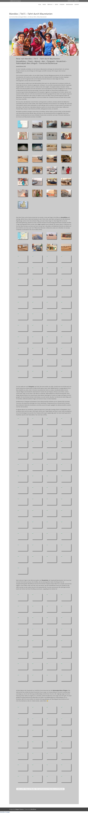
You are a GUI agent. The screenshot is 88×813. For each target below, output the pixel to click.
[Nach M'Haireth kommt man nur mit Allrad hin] (52, 510)
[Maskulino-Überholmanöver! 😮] (52, 718)
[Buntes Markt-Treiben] (52, 348)
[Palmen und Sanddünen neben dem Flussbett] (52, 521)
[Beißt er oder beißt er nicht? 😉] (23, 510)
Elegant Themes (19, 809)
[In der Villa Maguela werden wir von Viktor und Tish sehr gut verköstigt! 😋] (23, 173)
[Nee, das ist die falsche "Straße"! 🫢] (37, 150)
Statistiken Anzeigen (5, 812)
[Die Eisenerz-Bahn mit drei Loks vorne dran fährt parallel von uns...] (23, 776)
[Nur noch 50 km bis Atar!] (66, 302)
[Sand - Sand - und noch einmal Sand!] (37, 302)
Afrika (38, 17)
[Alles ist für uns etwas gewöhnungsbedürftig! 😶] (52, 359)
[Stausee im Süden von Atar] (37, 594)
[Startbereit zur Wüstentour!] (37, 418)
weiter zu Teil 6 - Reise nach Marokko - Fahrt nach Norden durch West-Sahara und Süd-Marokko (40, 789)
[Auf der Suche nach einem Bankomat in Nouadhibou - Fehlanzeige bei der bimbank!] (52, 196)
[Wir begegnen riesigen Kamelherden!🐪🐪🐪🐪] (66, 250)
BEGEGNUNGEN (69, 4)
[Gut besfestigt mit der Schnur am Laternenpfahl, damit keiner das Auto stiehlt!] (37, 764)
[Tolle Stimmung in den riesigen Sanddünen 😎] (66, 487)
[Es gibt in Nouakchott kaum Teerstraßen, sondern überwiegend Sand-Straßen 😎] (52, 617)
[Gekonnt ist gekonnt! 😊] (37, 196)
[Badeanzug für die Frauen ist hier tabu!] (52, 640)
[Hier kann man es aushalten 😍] (37, 533)
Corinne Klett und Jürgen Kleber (19, 17)
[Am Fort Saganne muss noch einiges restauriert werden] (23, 452)
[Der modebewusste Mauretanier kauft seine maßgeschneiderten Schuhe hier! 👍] (66, 371)
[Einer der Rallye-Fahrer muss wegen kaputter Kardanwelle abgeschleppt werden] (23, 753)
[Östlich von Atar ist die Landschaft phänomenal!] (37, 429)
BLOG (39, 4)
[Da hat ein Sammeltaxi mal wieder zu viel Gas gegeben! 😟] (52, 302)
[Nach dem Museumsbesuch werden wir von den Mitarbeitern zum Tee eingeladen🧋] (23, 348)
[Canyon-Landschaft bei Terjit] (37, 545)
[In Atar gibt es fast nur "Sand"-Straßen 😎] (37, 359)
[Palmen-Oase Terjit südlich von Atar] (66, 545)
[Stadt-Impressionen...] (23, 196)
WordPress (33, 809)
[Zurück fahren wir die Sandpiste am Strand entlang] (66, 741)
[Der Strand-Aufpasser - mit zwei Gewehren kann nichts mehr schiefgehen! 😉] (37, 640)
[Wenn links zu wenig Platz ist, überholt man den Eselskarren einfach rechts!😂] (66, 617)
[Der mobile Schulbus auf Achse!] (52, 239)
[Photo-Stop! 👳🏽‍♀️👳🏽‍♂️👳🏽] (66, 429)
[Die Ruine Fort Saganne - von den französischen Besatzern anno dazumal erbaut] (66, 441)
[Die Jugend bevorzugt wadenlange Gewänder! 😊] (23, 290)
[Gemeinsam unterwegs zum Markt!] (52, 290)
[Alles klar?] (52, 256)
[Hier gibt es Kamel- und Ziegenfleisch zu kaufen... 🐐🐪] (66, 359)
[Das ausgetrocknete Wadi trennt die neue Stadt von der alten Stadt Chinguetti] (23, 475)
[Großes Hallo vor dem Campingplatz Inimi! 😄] (23, 336)
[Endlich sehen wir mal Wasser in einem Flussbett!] (52, 313)
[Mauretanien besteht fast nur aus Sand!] (66, 707)
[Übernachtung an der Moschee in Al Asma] (66, 606)
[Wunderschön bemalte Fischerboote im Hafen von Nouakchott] (66, 640)
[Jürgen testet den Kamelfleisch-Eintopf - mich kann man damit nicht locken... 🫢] (66, 325)
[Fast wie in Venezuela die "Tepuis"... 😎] (37, 313)
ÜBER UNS (49, 4)
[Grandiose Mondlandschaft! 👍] (37, 441)
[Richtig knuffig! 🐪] (23, 545)
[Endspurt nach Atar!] (66, 313)
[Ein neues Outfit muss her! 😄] (52, 498)
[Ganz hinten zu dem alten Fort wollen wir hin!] (23, 441)
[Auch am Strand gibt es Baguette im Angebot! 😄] (23, 652)
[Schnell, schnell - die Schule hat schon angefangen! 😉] (66, 173)
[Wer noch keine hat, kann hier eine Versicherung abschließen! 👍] (52, 250)
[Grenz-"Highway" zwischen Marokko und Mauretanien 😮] (52, 138)
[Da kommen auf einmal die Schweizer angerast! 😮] (66, 730)
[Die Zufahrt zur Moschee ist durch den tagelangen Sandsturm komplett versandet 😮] (23, 250)
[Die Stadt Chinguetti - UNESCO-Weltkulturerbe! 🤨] (66, 452)
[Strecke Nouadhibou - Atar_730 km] (23, 239)
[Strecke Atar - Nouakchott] (23, 594)
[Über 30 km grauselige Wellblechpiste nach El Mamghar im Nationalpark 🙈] (23, 730)
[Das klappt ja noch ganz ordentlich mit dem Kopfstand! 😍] (52, 487)
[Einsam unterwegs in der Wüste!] (52, 267)
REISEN (56, 4)
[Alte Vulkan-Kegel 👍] (37, 452)
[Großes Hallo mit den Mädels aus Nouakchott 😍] (23, 640)
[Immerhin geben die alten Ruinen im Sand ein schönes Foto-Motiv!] (23, 487)
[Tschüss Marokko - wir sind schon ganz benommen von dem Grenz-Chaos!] (23, 138)
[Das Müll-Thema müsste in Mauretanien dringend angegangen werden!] (37, 606)
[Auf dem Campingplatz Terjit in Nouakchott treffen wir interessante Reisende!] (23, 675)
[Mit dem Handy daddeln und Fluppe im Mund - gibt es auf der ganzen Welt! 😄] (23, 764)
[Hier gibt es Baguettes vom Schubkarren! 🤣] (37, 348)
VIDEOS (44, 4)
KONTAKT (77, 4)
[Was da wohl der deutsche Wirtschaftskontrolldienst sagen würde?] (66, 652)
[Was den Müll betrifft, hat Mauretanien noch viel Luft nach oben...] (23, 371)
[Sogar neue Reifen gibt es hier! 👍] (37, 279)
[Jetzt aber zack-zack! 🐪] (23, 556)
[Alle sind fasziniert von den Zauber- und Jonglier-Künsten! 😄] (23, 568)
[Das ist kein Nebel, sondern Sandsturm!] (37, 185)
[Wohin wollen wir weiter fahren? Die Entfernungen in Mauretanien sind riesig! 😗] (23, 208)
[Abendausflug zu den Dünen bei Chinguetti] (37, 487)
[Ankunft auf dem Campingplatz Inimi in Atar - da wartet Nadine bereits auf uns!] (23, 325)
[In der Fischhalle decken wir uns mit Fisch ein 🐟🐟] (23, 663)
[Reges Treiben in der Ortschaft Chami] (37, 250)
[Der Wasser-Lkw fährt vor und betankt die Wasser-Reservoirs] (37, 707)
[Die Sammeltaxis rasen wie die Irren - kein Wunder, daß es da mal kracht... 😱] (66, 267)
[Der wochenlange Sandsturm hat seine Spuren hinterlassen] (23, 718)
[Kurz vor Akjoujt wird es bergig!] (23, 267)
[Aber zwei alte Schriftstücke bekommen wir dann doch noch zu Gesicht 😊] (66, 475)
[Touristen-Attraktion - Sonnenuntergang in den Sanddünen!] (37, 498)
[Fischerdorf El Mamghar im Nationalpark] (37, 741)
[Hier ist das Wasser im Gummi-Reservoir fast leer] (52, 707)
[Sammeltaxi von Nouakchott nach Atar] (66, 594)
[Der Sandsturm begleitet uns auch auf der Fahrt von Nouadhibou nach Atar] (37, 239)
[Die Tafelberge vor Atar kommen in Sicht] (23, 313)
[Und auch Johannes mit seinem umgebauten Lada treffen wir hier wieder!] (66, 675)
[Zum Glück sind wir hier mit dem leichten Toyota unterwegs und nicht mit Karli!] (37, 521)
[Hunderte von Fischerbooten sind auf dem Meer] (52, 652)
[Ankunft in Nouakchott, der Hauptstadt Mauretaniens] (37, 617)
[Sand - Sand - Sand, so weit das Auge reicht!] (23, 498)
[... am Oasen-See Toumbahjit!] (23, 533)
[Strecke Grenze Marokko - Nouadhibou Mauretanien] (23, 127)
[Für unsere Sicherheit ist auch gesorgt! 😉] (66, 348)
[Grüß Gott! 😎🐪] (66, 533)
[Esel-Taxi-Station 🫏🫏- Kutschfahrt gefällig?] (66, 185)
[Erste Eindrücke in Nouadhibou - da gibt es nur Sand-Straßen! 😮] (37, 173)
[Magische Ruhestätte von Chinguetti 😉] (37, 475)
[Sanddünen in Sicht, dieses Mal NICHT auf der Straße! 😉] (23, 302)
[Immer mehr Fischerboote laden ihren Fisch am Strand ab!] (52, 663)
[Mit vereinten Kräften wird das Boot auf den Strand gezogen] (66, 663)
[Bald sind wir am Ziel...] (66, 521)
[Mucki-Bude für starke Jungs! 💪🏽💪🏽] (23, 629)
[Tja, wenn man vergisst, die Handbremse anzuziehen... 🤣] (23, 741)
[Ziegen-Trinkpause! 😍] (37, 718)
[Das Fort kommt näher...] (52, 441)
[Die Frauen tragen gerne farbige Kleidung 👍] (52, 594)
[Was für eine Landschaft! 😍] (52, 545)
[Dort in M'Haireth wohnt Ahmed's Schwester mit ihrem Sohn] (23, 521)
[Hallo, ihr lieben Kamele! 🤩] (66, 290)
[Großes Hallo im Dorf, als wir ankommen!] (66, 510)
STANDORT (62, 4)
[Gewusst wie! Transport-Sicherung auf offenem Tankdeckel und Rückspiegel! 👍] (52, 185)
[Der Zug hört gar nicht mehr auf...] (52, 776)
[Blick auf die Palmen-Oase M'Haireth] (37, 510)
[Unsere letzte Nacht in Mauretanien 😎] (66, 764)
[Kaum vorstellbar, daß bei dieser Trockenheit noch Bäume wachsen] (23, 256)
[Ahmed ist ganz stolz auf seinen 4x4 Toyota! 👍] (66, 498)
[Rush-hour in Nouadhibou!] (52, 173)
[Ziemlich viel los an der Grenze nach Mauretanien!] (37, 127)
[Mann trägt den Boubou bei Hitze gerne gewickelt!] (37, 267)
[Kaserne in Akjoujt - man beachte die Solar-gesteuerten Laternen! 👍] (37, 290)
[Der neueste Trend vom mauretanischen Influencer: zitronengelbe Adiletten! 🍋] (66, 753)
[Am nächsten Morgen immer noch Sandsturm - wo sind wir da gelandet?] (52, 150)
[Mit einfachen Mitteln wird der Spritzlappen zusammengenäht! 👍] (52, 325)
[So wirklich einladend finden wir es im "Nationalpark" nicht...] (37, 730)
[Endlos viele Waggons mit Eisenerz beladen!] (37, 776)
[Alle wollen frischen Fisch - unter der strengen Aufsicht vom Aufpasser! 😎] (37, 652)
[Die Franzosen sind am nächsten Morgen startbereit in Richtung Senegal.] (52, 629)
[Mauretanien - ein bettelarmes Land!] (66, 239)
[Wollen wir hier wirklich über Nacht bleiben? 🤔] (52, 730)
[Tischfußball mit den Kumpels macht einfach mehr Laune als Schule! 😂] (52, 371)
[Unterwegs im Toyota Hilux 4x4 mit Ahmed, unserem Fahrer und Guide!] (66, 418)
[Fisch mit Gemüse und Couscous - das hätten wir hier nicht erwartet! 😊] (37, 464)
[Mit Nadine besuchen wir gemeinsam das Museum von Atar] (52, 336)
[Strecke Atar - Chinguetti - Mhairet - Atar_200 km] (23, 418)
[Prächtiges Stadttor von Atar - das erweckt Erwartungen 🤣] (37, 336)
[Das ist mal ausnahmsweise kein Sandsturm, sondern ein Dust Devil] (23, 606)
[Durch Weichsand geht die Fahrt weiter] (52, 533)
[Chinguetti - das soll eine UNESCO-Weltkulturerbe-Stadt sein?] (52, 464)
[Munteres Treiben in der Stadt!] (23, 185)
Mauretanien (43, 17)
